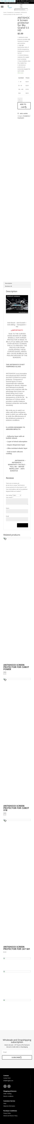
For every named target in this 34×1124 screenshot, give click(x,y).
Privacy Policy (7, 1113)
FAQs (4, 1103)
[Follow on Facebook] (5, 1086)
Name (7, 508)
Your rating (9, 495)
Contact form (7, 1078)
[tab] (17, 283)
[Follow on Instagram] (9, 1086)
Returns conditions (8, 1096)
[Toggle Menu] (2, 6)
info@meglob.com (8, 1080)
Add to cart (23, 105)
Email (7, 516)
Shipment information (9, 1106)
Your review (9, 497)
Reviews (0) (8, 286)
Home (4, 12)
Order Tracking (7, 1093)
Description (8, 283)
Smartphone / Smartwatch (13, 12)
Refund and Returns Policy (10, 1116)
